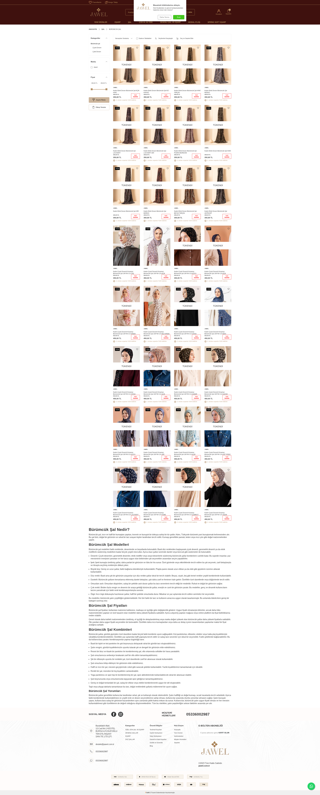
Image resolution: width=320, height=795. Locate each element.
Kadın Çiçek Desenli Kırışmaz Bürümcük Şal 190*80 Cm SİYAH (185, 333)
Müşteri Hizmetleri (180, 739)
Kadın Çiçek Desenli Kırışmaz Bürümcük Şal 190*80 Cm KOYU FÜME (124, 454)
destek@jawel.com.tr (105, 744)
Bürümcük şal (95, 44)
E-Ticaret (153, 792)
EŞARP (127, 736)
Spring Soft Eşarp (217, 22)
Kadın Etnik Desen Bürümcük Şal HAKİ (217, 151)
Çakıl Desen (97, 52)
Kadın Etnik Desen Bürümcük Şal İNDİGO (215, 91)
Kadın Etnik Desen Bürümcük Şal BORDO (155, 212)
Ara (190, 12)
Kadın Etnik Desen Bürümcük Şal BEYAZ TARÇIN (185, 212)
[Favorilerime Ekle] (137, 48)
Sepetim (177, 743)
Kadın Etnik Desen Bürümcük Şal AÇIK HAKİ (126, 91)
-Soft (147, 792)
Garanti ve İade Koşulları (158, 739)
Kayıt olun (224, 733)
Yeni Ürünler (100, 22)
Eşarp (117, 22)
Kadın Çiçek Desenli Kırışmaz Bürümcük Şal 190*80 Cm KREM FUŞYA (124, 333)
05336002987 (198, 714)
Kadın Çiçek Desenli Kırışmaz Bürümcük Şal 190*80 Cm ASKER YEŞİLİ (185, 393)
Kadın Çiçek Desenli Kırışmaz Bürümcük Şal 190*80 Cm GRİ (154, 453)
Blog (151, 746)
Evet (178, 17)
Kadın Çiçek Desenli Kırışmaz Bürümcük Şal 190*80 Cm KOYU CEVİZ (185, 273)
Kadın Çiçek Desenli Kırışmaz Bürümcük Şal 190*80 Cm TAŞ (123, 272)
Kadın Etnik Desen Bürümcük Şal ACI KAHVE (156, 91)
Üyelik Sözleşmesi (156, 733)
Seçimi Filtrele (101, 100)
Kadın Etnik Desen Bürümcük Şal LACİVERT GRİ (155, 152)
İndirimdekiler (178, 736)
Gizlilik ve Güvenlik (156, 743)
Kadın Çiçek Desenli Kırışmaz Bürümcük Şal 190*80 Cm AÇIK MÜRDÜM (154, 273)
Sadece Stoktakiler (145, 38)
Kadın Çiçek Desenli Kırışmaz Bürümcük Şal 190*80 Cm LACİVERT (125, 514)
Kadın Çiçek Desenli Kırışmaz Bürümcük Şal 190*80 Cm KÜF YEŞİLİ (217, 453)
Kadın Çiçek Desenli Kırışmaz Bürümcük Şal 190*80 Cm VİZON (215, 514)
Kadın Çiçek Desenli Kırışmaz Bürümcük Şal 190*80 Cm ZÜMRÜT (186, 514)
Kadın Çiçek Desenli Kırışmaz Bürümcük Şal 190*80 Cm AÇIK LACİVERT (215, 273)
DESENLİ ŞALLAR (131, 733)
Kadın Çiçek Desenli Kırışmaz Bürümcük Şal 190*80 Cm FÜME (155, 514)
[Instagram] (120, 714)
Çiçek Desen (97, 48)
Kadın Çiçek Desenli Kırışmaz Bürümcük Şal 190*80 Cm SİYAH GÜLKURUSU (124, 393)
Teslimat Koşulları (156, 730)
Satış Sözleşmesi (155, 736)
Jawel (95, 67)
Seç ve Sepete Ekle (186, 38)
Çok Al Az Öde (146, 22)
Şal (130, 22)
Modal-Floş (194, 22)
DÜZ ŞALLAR (130, 739)
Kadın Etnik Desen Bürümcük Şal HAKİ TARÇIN (187, 91)
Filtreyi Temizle (101, 107)
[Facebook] (113, 714)
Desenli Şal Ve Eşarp (170, 22)
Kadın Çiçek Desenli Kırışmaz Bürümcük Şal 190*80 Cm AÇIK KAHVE (154, 393)
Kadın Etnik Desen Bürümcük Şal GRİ (126, 211)
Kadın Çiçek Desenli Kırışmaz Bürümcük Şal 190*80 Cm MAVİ (215, 333)
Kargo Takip (113, 2)
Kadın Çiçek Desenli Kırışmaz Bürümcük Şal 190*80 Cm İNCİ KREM (156, 333)
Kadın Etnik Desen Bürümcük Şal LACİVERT (124, 152)
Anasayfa (93, 29)
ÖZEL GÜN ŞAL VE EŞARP (134, 730)
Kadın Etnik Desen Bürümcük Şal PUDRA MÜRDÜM (185, 152)
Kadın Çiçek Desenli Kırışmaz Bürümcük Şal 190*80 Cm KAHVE (216, 393)
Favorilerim (96, 2)
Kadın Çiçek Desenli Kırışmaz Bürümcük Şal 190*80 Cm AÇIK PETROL (185, 454)
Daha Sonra (164, 17)
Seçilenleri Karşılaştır (165, 38)
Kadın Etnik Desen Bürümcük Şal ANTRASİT (215, 212)
